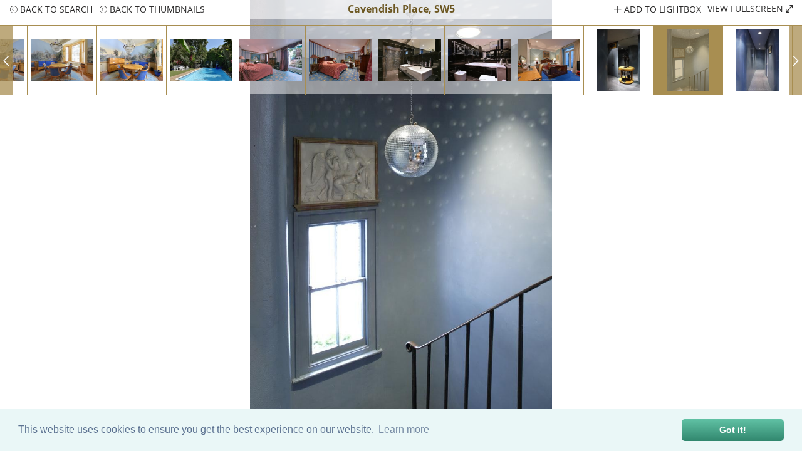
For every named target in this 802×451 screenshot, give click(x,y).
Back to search (55, 9)
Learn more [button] (403, 429)
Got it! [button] (732, 430)
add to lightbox (661, 9)
